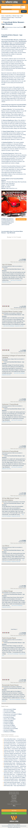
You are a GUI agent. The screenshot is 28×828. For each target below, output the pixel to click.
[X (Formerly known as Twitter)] (14, 805)
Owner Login (14, 813)
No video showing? (21, 219)
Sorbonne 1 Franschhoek (10, 404)
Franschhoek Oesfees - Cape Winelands (16, 740)
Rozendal (9, 717)
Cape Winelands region (6, 175)
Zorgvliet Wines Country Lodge (12, 311)
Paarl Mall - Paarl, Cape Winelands (14, 777)
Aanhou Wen (9, 719)
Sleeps (22, 5)
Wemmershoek (10, 709)
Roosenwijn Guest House (10, 685)
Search (24, 11)
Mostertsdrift (10, 727)
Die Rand (8, 730)
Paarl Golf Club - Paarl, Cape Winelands (16, 776)
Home (2, 16)
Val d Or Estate (7, 264)
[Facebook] (13, 805)
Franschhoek (11, 41)
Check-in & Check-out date (6, 9)
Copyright (14, 798)
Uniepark (8, 720)
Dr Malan (8, 723)
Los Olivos (5, 546)
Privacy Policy (14, 801)
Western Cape (16, 16)
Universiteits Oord (11, 728)
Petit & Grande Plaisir (9, 638)
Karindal (8, 722)
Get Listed (14, 795)
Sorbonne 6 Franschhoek (10, 451)
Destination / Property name (6, 5)
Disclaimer (14, 800)
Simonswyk (9, 725)
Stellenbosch (10, 731)
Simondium (9, 711)
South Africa (8, 16)
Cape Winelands (22, 41)
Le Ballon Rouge (7, 591)
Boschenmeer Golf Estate (13, 714)
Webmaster (14, 797)
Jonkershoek (10, 712)
